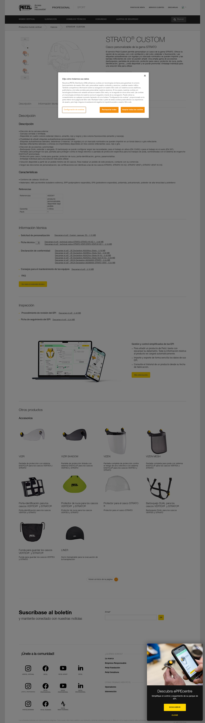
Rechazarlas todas (109, 110)
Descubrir (175, 707)
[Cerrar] (145, 76)
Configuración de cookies (74, 110)
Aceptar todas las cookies (132, 110)
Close (175, 715)
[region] (103, 95)
